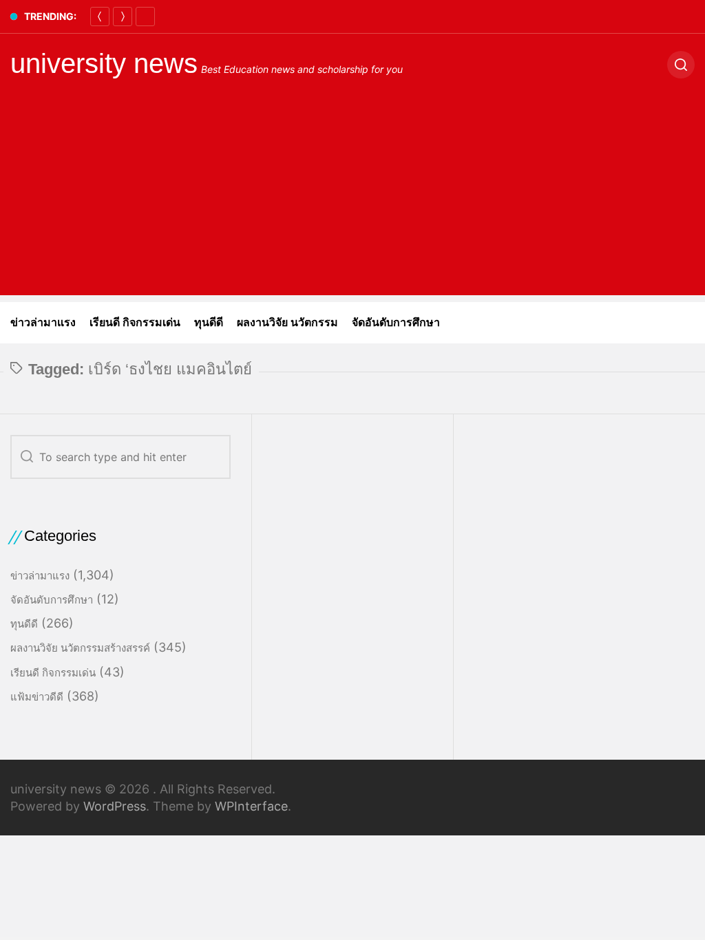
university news (104, 63)
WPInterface (251, 806)
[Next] (122, 16)
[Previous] (99, 16)
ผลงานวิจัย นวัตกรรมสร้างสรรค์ (80, 647)
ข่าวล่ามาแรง (43, 322)
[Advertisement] (352, 199)
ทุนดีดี (208, 322)
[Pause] (145, 16)
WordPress (114, 806)
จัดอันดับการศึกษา (396, 322)
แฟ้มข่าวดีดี (36, 696)
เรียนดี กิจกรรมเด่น (135, 322)
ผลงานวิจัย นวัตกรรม (287, 322)
